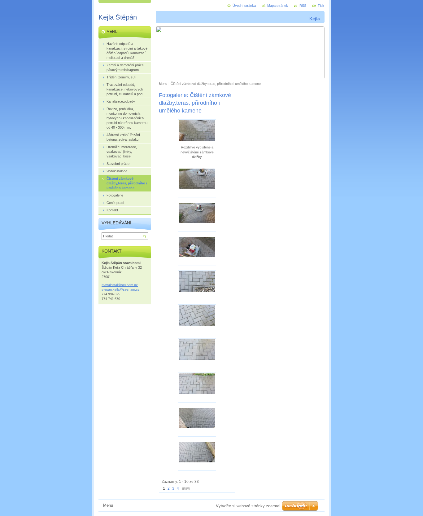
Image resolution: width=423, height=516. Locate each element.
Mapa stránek (277, 5)
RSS (302, 5)
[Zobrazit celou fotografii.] (197, 182)
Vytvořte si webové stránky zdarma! (248, 506)
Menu (163, 84)
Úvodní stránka (244, 5)
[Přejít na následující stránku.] (183, 488)
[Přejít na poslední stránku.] (188, 488)
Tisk (321, 5)
